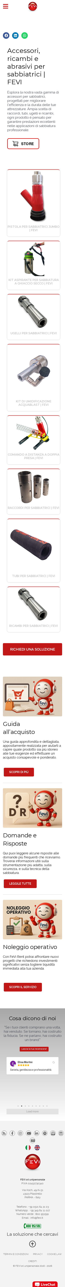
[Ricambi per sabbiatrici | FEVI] (33, 604)
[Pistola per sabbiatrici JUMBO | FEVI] (33, 196)
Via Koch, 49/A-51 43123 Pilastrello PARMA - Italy (32, 1194)
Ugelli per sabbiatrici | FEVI (33, 333)
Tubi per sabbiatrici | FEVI (33, 576)
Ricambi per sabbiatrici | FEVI (33, 626)
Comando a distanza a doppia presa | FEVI (33, 456)
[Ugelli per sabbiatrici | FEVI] (33, 312)
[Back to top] (32, 1245)
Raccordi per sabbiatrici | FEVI (33, 508)
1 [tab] (19, 1107)
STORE (27, 143)
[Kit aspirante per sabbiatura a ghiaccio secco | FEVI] (34, 259)
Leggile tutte (20, 883)
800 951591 (42, 1214)
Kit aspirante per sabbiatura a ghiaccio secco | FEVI (33, 281)
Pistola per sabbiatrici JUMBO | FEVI (34, 228)
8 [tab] (44, 1107)
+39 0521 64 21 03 (39, 1206)
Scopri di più (19, 772)
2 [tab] (22, 1107)
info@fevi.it (37, 1217)
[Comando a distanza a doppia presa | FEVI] (33, 433)
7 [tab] (40, 1107)
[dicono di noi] (32, 1140)
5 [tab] (33, 1107)
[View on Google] (26, 1062)
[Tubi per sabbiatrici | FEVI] (33, 545)
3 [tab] (26, 1107)
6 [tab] (37, 1107)
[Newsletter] (53, 1133)
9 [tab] (48, 1107)
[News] (61, 1133)
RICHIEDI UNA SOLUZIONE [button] (32, 649)
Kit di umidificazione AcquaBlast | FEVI (33, 403)
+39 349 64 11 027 (40, 1210)
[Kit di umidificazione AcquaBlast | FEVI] (33, 371)
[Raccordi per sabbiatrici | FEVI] (33, 486)
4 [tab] (30, 1107)
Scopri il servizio (22, 987)
